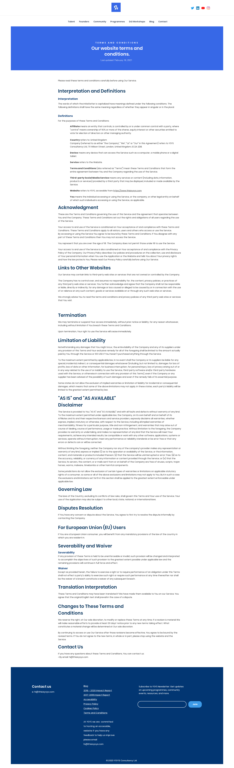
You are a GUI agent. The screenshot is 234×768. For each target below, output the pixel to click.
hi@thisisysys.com (78, 657)
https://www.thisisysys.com (127, 190)
